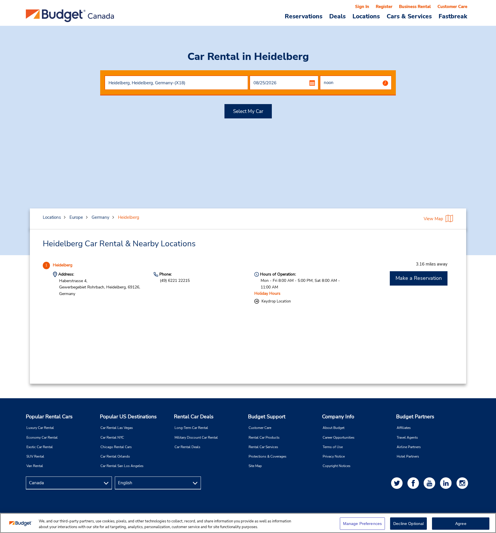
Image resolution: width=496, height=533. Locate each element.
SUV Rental (35, 456)
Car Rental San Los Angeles (122, 466)
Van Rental (34, 466)
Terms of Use (333, 447)
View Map (433, 219)
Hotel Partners (408, 456)
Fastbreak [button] (453, 16)
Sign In (362, 6)
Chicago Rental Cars (116, 447)
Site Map (255, 466)
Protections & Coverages (267, 456)
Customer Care (452, 6)
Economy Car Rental (42, 437)
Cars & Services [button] (409, 16)
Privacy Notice (334, 456)
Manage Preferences (362, 523)
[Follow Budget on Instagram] (463, 483)
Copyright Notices (336, 466)
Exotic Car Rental (39, 447)
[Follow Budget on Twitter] (398, 483)
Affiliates (404, 427)
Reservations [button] (303, 16)
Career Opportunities (338, 437)
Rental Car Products (264, 437)
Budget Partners (415, 416)
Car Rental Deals (187, 447)
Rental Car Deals (194, 416)
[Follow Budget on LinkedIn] (447, 483)
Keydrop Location (276, 301)
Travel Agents (407, 437)
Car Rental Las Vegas (116, 427)
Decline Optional (408, 523)
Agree (460, 523)
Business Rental (415, 6)
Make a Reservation (419, 278)
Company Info (338, 416)
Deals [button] (337, 16)
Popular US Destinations (128, 416)
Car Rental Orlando (115, 456)
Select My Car (248, 111)
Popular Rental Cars (49, 416)
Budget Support (266, 416)
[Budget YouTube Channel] (430, 483)
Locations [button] (366, 16)
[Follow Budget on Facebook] (414, 483)
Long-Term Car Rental (191, 427)
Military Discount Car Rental (196, 437)
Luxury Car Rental (40, 427)
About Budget (333, 427)
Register (384, 6)
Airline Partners (409, 447)
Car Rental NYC (112, 437)
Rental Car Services (263, 447)
